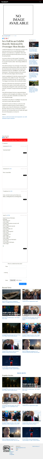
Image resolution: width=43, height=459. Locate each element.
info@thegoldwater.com (21, 447)
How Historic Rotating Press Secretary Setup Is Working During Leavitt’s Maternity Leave (33, 76)
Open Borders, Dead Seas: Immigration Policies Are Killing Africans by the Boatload (11, 302)
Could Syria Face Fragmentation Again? (30, 301)
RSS (17, 450)
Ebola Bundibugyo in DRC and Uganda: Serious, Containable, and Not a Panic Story (33, 62)
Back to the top (35, 446)
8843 (11, 146)
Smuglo (11, 453)
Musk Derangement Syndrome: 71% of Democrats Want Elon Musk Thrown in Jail (30, 352)
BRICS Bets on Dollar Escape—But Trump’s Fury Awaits (11, 318)
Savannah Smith (7, 35)
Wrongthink (12, 454)
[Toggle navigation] (40, 2)
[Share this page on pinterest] (6, 38)
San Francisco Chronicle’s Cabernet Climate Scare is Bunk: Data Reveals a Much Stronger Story (33, 90)
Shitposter (12, 451)
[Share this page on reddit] (7, 38)
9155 (11, 191)
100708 (8, 215)
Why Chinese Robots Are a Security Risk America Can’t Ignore (33, 50)
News (15, 35)
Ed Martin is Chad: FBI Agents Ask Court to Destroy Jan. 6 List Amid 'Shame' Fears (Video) (31, 318)
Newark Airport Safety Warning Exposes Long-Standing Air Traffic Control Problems (11, 368)
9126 (11, 168)
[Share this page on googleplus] (5, 38)
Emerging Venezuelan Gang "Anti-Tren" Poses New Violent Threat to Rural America (11, 335)
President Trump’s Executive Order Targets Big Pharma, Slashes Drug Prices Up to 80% (31, 335)
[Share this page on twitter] (2, 38)
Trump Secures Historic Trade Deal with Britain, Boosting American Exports (10, 352)
